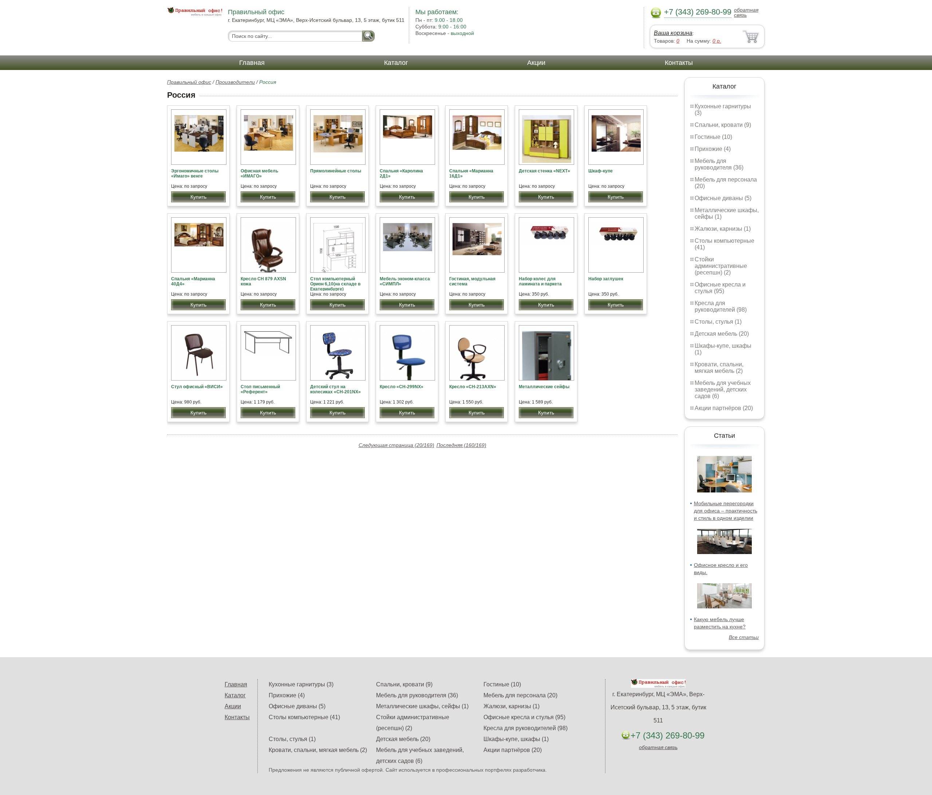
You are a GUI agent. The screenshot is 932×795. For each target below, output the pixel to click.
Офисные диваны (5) (723, 198)
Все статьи (744, 637)
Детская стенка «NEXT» (544, 171)
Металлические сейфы (544, 386)
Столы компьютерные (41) (304, 717)
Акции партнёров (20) (724, 408)
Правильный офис (189, 82)
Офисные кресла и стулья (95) (720, 287)
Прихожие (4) (713, 149)
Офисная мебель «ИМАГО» (259, 173)
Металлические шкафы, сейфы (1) (422, 706)
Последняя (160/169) (461, 445)
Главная (252, 62)
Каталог (396, 62)
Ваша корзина (673, 33)
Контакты (679, 62)
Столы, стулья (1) (718, 322)
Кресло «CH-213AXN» (472, 386)
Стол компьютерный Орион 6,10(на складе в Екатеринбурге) (335, 284)
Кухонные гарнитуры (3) (301, 684)
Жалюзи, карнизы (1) (723, 229)
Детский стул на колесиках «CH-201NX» (335, 389)
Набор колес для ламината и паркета (540, 281)
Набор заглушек (605, 278)
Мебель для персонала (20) (520, 695)
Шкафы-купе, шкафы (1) (516, 739)
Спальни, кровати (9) (723, 125)
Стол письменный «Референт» (260, 389)
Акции (536, 62)
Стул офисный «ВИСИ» (197, 386)
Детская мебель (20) (722, 334)
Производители (235, 82)
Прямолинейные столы (335, 171)
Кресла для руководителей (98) (721, 306)
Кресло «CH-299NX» (401, 386)
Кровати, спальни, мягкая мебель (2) (719, 367)
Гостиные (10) (713, 137)
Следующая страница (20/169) (396, 445)
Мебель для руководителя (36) (719, 164)
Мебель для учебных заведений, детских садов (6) (723, 389)
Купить (198, 197)
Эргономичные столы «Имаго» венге (194, 173)
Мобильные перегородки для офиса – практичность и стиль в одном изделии (725, 510)
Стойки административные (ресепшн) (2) (721, 266)
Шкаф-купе (600, 171)
